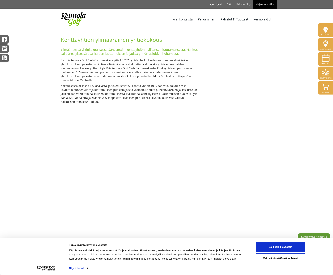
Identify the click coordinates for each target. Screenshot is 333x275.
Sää (229, 4)
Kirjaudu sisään (265, 4)
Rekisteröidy (243, 4)
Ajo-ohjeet (216, 4)
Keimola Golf (262, 19)
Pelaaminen (206, 19)
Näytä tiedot (76, 268)
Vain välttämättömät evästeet (280, 258)
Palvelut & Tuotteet (234, 19)
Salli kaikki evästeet (280, 246)
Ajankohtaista (183, 19)
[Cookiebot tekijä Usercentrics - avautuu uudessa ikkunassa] (46, 268)
